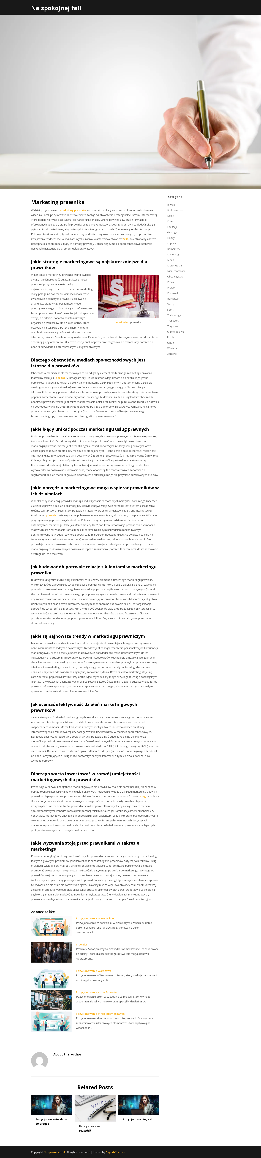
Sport (170, 309)
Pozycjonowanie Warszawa (93, 971)
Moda (170, 260)
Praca (170, 282)
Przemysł (172, 293)
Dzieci (170, 216)
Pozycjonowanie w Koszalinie (95, 918)
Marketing (122, 322)
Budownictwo (175, 210)
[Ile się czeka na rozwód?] (95, 1107)
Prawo (171, 287)
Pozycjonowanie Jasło (138, 1119)
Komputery (173, 249)
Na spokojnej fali (56, 8)
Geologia (172, 232)
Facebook (61, 377)
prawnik (51, 515)
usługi (142, 796)
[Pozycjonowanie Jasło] (138, 1103)
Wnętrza (172, 348)
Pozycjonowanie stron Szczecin (96, 992)
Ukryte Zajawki (175, 331)
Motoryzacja (174, 265)
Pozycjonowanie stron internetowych (100, 1013)
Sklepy (171, 304)
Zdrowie (172, 353)
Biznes (171, 204)
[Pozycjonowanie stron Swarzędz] (51, 1103)
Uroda (170, 337)
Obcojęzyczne (175, 276)
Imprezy (171, 243)
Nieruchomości (176, 271)
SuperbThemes (115, 1152)
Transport (173, 320)
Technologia (174, 315)
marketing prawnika (73, 210)
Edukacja (172, 227)
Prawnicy (82, 944)
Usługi (170, 342)
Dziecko (171, 221)
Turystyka (172, 326)
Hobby (171, 238)
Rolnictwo (173, 298)
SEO (125, 239)
